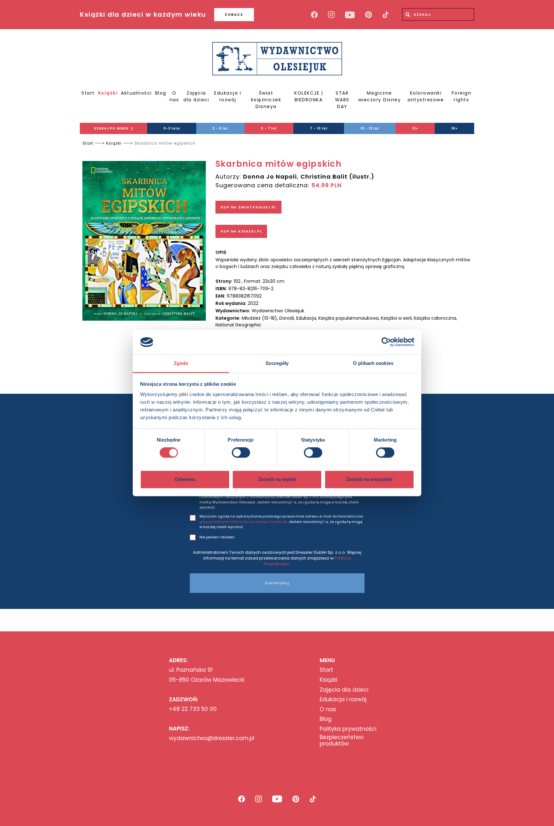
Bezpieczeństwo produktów (342, 740)
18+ (454, 128)
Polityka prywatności (348, 729)
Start (88, 93)
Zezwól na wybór (277, 479)
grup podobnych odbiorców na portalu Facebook (243, 521)
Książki (108, 93)
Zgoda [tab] (181, 363)
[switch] (241, 453)
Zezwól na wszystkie (369, 479)
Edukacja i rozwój (227, 96)
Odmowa (185, 479)
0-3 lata (172, 128)
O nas (174, 96)
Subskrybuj (277, 583)
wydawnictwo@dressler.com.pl (211, 738)
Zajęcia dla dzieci (196, 96)
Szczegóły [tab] (277, 363)
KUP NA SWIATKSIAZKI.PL (248, 207)
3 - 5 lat (220, 128)
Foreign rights (462, 96)
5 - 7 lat (269, 128)
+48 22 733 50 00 (193, 709)
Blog (160, 93)
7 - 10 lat (319, 128)
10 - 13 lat (369, 128)
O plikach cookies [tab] (373, 363)
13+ (415, 128)
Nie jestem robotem (217, 537)
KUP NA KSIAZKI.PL (241, 231)
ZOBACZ (234, 14)
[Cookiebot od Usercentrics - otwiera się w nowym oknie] (386, 342)
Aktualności (136, 93)
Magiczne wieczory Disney (379, 96)
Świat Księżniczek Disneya (266, 100)
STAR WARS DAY (342, 100)
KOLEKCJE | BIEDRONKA (308, 96)
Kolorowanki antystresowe (425, 96)
